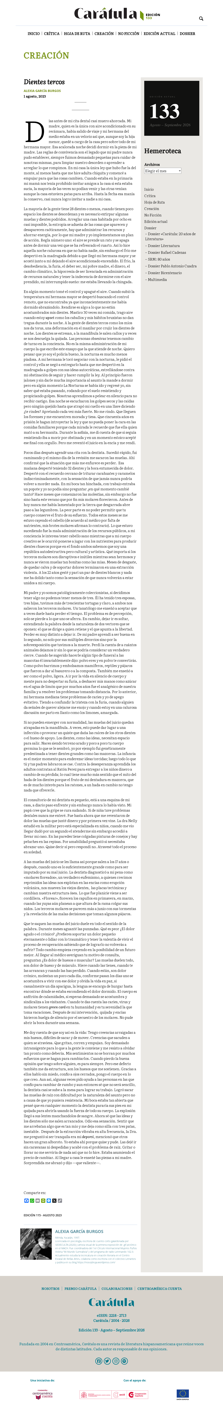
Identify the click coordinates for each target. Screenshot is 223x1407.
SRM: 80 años (159, 259)
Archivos (152, 164)
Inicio (34, 33)
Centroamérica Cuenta (159, 1289)
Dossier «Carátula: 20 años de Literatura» (170, 236)
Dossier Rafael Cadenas (167, 252)
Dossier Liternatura (164, 245)
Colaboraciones (117, 1289)
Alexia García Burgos (42, 91)
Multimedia (157, 279)
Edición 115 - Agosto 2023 (43, 1215)
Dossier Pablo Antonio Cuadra (172, 265)
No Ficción (128, 33)
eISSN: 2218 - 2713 (111, 1315)
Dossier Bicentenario (165, 272)
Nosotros (50, 1289)
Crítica (52, 33)
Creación (104, 33)
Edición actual (159, 33)
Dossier (187, 33)
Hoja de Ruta (77, 33)
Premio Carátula (80, 1289)
